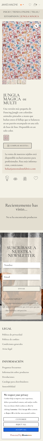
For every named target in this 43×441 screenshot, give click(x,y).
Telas (34, 12)
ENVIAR (21, 289)
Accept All (21, 429)
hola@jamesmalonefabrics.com (20, 168)
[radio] (6, 137)
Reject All (21, 424)
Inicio (6, 12)
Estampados (11, 16)
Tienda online (21, 12)
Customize (21, 419)
